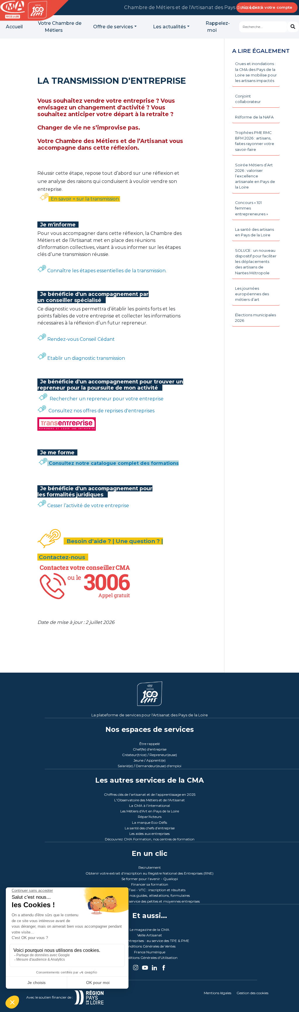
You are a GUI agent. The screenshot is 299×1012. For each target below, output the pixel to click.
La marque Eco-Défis (149, 822)
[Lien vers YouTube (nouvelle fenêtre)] (145, 966)
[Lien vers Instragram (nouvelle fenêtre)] (136, 966)
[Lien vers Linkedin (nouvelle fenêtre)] (154, 966)
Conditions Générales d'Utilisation (149, 957)
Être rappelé (149, 743)
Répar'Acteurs (149, 816)
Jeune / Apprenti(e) (149, 760)
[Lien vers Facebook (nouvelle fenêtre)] (163, 966)
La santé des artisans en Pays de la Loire (254, 232)
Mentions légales (217, 993)
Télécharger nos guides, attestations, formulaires (149, 895)
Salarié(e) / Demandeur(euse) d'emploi (149, 766)
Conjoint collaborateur (248, 99)
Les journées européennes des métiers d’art (252, 294)
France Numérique (149, 952)
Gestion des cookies (252, 993)
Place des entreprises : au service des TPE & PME (149, 940)
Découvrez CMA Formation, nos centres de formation (149, 839)
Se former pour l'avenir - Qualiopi (149, 879)
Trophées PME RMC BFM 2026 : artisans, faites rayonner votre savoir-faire (254, 141)
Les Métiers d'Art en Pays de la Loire (149, 811)
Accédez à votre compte (266, 7)
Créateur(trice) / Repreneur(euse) (149, 755)
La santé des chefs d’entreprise (150, 828)
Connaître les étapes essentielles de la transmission (106, 270)
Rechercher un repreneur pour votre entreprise (105, 399)
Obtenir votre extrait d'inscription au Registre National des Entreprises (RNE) (149, 873)
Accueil (14, 26)
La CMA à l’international (149, 805)
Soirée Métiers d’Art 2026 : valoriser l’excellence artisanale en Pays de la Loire (255, 176)
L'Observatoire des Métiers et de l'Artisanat (149, 800)
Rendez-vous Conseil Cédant (80, 339)
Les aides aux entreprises (149, 833)
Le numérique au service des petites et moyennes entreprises (150, 901)
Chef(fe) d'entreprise (149, 749)
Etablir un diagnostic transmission (86, 358)
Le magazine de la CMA (149, 929)
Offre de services (113, 26)
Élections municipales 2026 (255, 318)
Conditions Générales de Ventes (149, 946)
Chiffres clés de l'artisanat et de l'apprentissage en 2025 (149, 794)
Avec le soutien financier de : (50, 997)
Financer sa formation (149, 884)
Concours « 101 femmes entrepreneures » (251, 208)
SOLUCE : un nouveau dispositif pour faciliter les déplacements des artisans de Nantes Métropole (256, 261)
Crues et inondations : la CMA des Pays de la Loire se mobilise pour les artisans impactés (256, 72)
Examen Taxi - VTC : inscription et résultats (149, 890)
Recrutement (149, 867)
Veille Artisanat (149, 935)
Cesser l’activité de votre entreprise (87, 505)
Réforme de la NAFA (254, 117)
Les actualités (169, 26)
